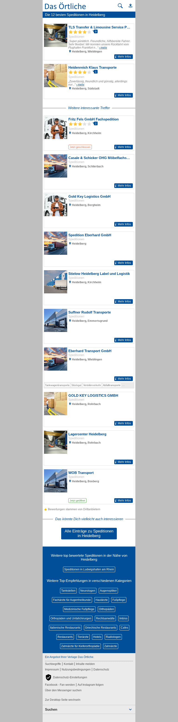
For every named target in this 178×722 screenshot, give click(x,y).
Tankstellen (68, 590)
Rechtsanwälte (105, 618)
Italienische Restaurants (65, 627)
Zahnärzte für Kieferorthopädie (80, 646)
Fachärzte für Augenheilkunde (72, 600)
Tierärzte (83, 637)
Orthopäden (106, 609)
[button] (128, 5)
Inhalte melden (85, 664)
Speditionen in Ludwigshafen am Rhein (89, 569)
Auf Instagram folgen (91, 684)
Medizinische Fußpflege (79, 609)
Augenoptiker (108, 590)
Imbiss (123, 618)
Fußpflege (118, 600)
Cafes (124, 627)
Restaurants (65, 637)
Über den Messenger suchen (63, 690)
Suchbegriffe (53, 664)
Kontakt (68, 664)
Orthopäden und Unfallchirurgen (71, 618)
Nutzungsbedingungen (76, 669)
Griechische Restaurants (100, 627)
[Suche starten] (120, 5)
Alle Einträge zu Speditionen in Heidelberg (89, 533)
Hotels (97, 637)
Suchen (51, 709)
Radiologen (113, 637)
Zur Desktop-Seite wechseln (62, 699)
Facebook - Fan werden (60, 684)
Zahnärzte (110, 646)
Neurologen (87, 590)
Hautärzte (101, 600)
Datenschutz (101, 669)
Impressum (52, 669)
